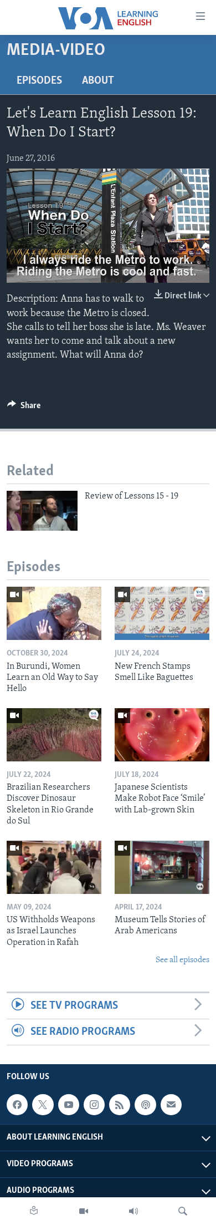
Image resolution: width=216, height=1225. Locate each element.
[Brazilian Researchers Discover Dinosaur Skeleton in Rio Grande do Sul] (54, 734)
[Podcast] (145, 1104)
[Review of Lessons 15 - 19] (42, 511)
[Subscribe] (171, 1104)
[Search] (182, 1211)
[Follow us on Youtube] (68, 1104)
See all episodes (182, 960)
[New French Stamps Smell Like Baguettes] (162, 613)
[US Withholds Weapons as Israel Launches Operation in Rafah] (54, 867)
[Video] (83, 1211)
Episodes (39, 81)
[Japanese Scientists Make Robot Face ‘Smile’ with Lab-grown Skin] (162, 734)
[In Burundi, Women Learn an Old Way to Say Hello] (54, 613)
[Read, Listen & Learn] (34, 1211)
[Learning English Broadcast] (133, 1211)
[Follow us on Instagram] (94, 1104)
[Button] (23, 408)
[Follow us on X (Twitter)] (42, 1104)
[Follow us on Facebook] (17, 1104)
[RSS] (119, 1104)
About (98, 81)
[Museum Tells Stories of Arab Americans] (162, 867)
